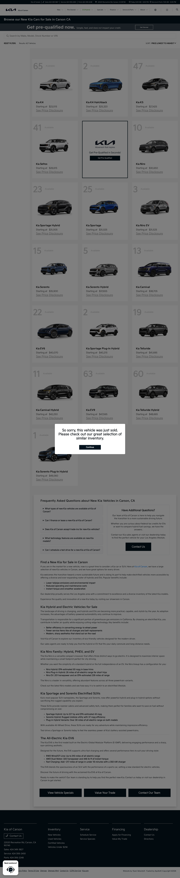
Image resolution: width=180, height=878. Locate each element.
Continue (90, 447)
